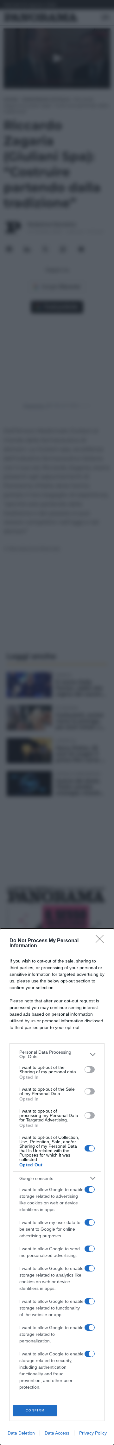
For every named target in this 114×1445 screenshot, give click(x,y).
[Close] (102, 941)
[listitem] (57, 1054)
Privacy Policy (93, 1433)
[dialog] (57, 1187)
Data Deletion (21, 1433)
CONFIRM (35, 1410)
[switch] (90, 1069)
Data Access (57, 1433)
